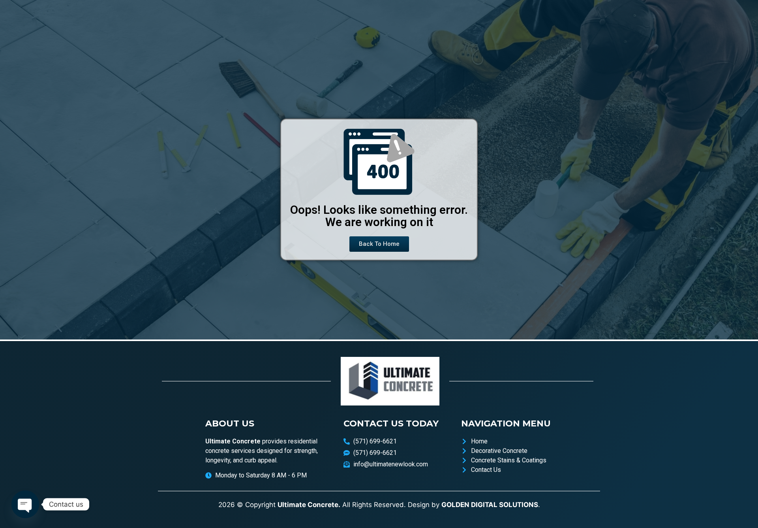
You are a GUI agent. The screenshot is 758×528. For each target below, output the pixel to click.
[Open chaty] (25, 504)
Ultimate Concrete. (309, 505)
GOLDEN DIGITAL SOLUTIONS (489, 505)
